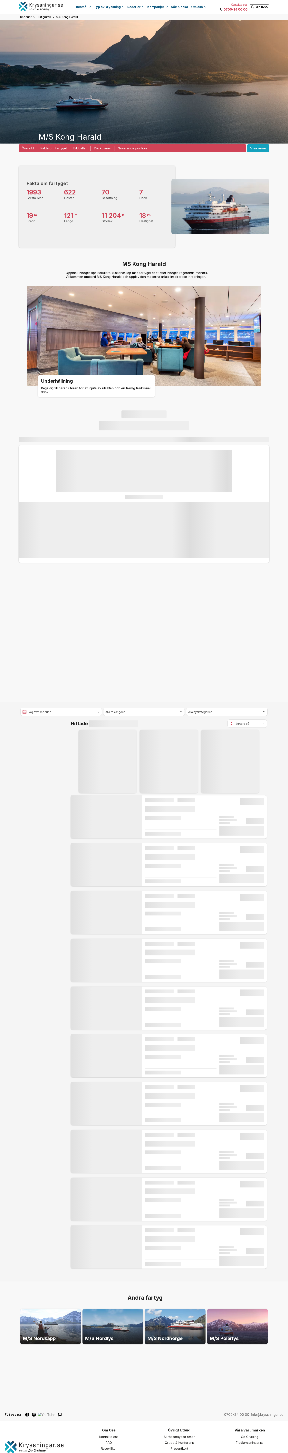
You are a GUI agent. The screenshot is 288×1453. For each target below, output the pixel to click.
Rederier (134, 7)
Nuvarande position (132, 148)
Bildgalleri (80, 148)
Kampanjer (155, 7)
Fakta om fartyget (53, 148)
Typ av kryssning (107, 7)
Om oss (197, 7)
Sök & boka (179, 7)
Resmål (81, 7)
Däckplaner (102, 148)
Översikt (28, 148)
